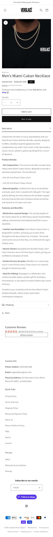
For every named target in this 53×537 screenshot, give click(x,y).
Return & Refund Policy (14, 425)
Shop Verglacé (20, 527)
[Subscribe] (39, 488)
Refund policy (32, 527)
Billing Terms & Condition (15, 465)
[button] (5, 10)
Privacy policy (44, 527)
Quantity (5, 97)
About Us (9, 420)
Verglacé (12, 527)
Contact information (41, 531)
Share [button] (7, 313)
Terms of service (13, 531)
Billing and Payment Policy (16, 414)
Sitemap (8, 471)
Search (8, 437)
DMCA (7, 459)
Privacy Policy (10, 396)
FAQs (7, 431)
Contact (8, 443)
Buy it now (26, 119)
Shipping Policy (11, 408)
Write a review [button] (26, 335)
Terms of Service (12, 402)
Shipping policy (26, 531)
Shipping (4, 85)
